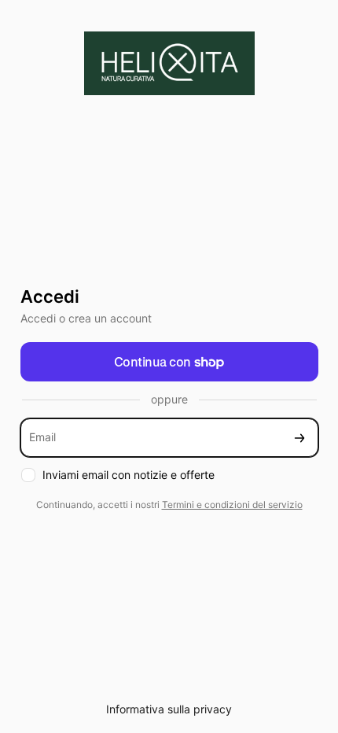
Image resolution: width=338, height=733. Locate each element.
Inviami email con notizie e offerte (128, 474)
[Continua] (299, 437)
